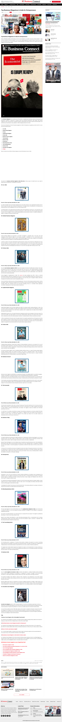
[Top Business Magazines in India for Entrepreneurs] (21, 33)
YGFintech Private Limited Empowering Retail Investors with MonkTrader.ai (52, 22)
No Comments (15, 12)
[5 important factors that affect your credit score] (7, 672)
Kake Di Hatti (52, 29)
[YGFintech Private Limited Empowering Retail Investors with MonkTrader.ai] (53, 16)
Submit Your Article (35, 701)
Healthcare (44, 4)
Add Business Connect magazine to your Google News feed (13, 642)
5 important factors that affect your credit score (7, 678)
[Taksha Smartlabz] (47, 35)
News (2, 4)
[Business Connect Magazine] (31, 1)
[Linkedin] (6, 716)
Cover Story (49, 4)
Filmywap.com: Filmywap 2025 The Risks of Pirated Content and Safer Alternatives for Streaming (35, 678)
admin (2, 12)
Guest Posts (27, 4)
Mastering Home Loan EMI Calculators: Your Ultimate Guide (35, 690)
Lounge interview (12, 4)
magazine (21, 275)
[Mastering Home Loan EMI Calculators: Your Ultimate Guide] (35, 684)
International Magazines (56, 1)
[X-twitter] (8, 716)
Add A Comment (21, 694)
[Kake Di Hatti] (47, 30)
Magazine (6, 4)
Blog (17, 4)
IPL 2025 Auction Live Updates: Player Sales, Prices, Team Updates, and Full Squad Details (21, 690)
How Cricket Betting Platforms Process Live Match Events (23, 715)
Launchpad (39, 4)
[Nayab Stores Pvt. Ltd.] (47, 39)
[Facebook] (2, 716)
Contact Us (59, 701)
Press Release (22, 4)
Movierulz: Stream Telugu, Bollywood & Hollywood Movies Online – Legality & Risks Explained (21, 678)
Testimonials (55, 4)
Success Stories (33, 4)
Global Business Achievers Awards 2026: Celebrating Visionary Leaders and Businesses (23, 708)
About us (21, 701)
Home (17, 701)
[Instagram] (4, 716)
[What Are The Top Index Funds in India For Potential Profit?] (7, 684)
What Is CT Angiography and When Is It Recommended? (23, 712)
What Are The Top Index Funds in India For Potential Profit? (7, 690)
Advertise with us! (27, 701)
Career (47, 701)
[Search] (50, 2)
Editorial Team (52, 701)
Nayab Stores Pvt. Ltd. (54, 38)
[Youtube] (10, 716)
